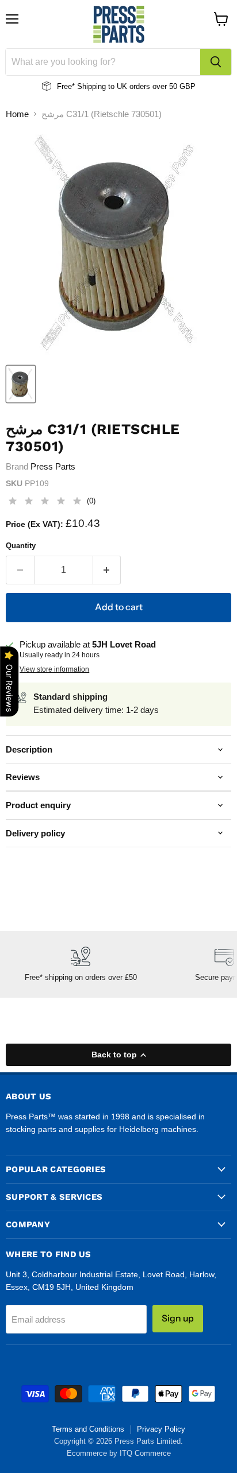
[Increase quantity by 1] (107, 570)
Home (17, 114)
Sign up (178, 1318)
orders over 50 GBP (161, 86)
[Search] (215, 62)
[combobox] (103, 62)
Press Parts (52, 466)
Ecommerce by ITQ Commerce (119, 1453)
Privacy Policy (161, 1429)
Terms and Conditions (88, 1429)
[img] (45, 503)
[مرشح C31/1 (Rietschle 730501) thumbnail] (20, 384)
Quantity (21, 545)
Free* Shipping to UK (92, 86)
